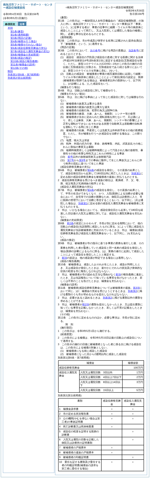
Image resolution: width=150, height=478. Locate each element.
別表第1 (135, 173)
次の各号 (95, 50)
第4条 (90, 170)
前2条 (70, 223)
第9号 (82, 160)
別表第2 (132, 291)
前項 (64, 257)
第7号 (70, 160)
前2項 (85, 304)
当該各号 (133, 50)
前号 (70, 156)
